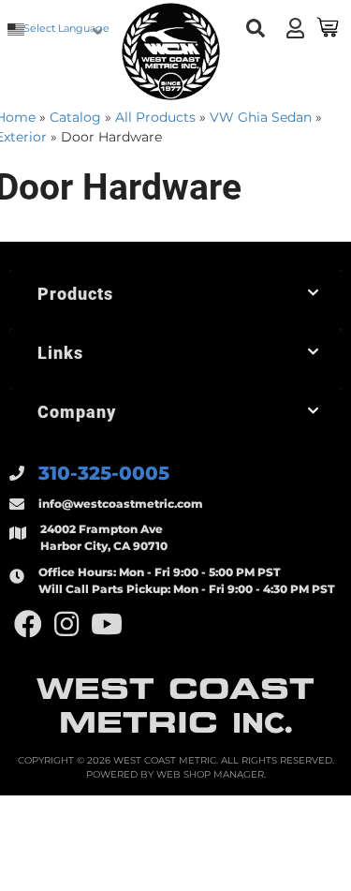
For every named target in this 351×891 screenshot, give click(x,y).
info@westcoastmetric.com (120, 504)
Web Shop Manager (210, 774)
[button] (255, 28)
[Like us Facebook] (28, 624)
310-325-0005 (103, 473)
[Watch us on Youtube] (107, 624)
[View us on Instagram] (66, 624)
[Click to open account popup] (295, 28)
